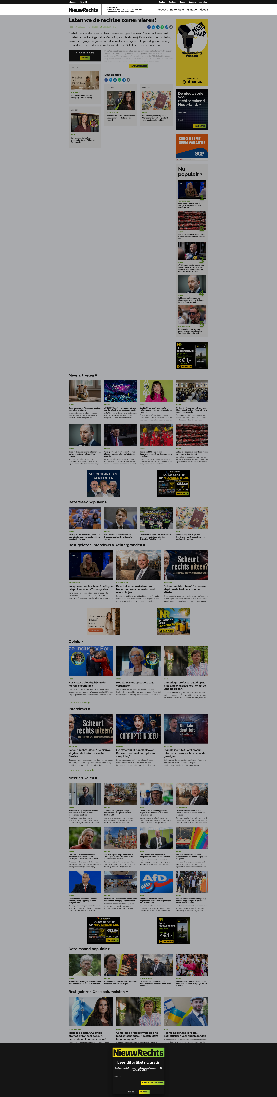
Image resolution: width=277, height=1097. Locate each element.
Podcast (162, 9)
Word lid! (83, 2)
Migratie (192, 9)
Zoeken (162, 2)
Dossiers (192, 2)
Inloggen (72, 2)
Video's (203, 9)
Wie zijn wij (203, 2)
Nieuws (182, 2)
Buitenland (177, 9)
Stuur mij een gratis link (152, 1083)
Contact (172, 2)
